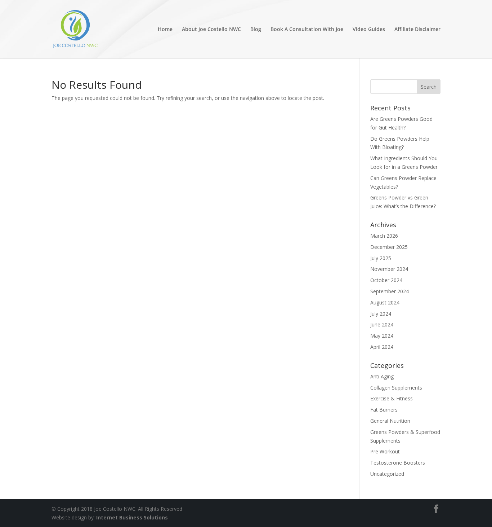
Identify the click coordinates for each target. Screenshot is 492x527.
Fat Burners (384, 409)
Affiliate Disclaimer (417, 29)
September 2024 (389, 291)
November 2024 (389, 268)
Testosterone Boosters (397, 462)
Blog (255, 29)
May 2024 (381, 335)
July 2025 (380, 258)
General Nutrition (390, 420)
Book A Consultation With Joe (306, 29)
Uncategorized (387, 473)
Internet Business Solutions (132, 517)
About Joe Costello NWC (211, 29)
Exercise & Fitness (391, 398)
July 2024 (380, 313)
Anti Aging (382, 376)
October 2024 (386, 280)
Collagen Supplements (396, 387)
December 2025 (389, 246)
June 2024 (381, 324)
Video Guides (369, 29)
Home (165, 29)
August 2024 (384, 302)
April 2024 (381, 346)
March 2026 (384, 235)
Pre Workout (385, 451)
